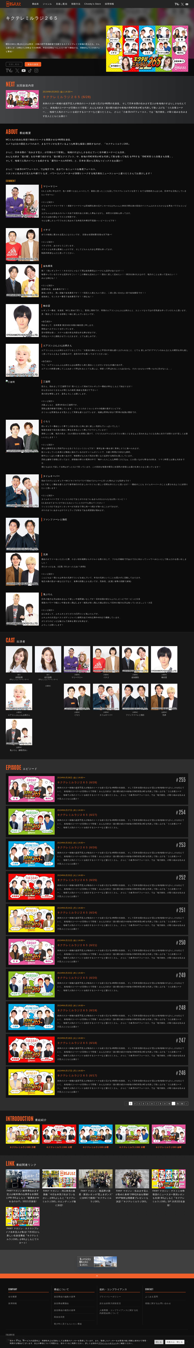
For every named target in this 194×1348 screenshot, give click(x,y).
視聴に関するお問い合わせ (158, 1303)
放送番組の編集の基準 (64, 1296)
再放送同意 (59, 1317)
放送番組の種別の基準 (64, 1310)
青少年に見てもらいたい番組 (68, 1324)
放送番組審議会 (61, 1303)
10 (169, 1103)
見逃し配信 (61, 4)
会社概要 (12, 1296)
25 (178, 1103)
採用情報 (109, 4)
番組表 (35, 4)
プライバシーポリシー (110, 1296)
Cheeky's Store (92, 4)
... (173, 1103)
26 (182, 1103)
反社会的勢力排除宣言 (110, 1303)
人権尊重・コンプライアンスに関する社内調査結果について (119, 1311)
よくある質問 (151, 1296)
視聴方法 (75, 4)
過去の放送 (33, 64)
